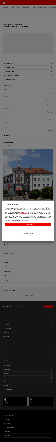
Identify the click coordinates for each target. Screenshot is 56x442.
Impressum (33, 238)
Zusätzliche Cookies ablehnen (28, 228)
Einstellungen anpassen (28, 233)
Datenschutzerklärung (23, 213)
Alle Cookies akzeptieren (28, 224)
